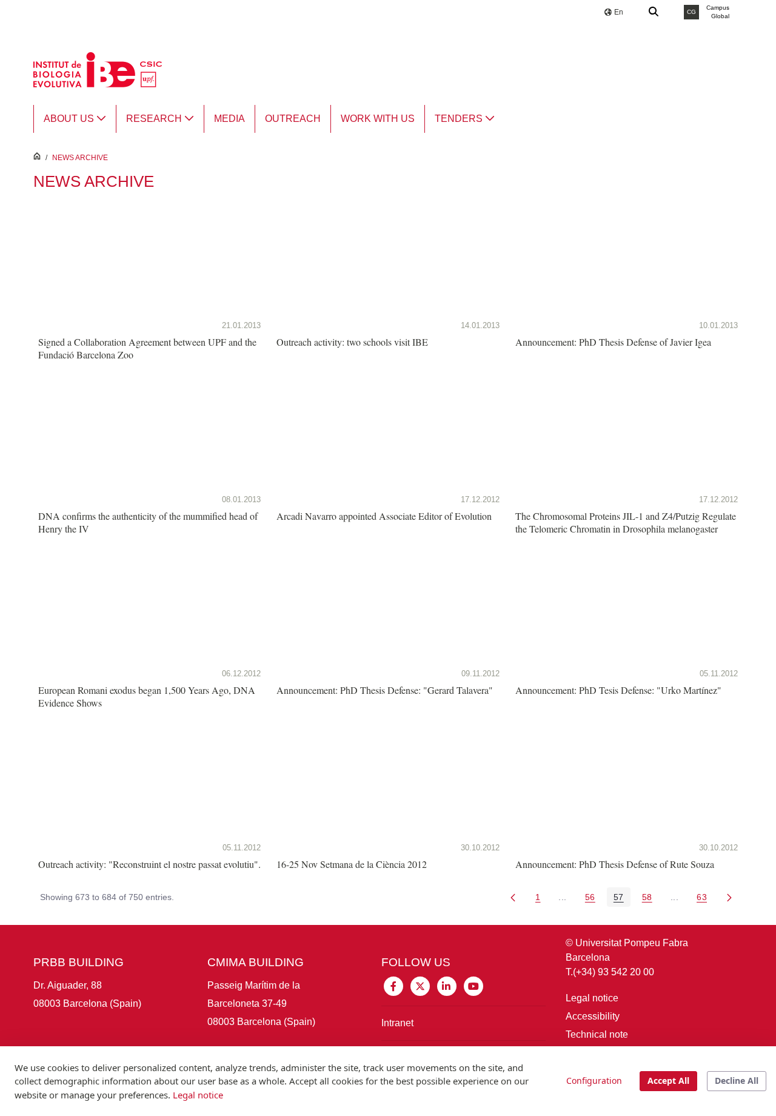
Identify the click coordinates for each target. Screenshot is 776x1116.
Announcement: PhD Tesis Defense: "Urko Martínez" (618, 690)
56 (593, 899)
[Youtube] (473, 985)
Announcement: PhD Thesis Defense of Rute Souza (614, 864)
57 (622, 899)
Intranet (397, 1023)
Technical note (597, 1034)
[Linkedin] (447, 985)
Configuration (594, 1080)
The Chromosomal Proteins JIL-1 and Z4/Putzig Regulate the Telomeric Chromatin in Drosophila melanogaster (625, 522)
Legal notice (592, 998)
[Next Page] (729, 897)
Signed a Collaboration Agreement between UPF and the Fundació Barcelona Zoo (147, 348)
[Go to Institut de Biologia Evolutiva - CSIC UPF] (97, 69)
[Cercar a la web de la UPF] (654, 12)
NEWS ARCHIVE (80, 157)
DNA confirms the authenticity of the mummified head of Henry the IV (148, 522)
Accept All (668, 1080)
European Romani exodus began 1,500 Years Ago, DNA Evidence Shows (146, 696)
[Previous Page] (513, 897)
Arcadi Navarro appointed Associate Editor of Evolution (384, 515)
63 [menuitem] (705, 899)
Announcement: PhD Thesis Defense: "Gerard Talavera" (384, 690)
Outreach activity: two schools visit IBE (352, 341)
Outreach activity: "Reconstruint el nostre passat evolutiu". (149, 864)
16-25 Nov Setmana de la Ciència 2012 (351, 864)
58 (650, 899)
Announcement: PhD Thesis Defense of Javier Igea (613, 341)
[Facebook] (393, 985)
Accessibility (593, 1016)
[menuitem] (75, 119)
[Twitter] (420, 985)
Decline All (736, 1080)
